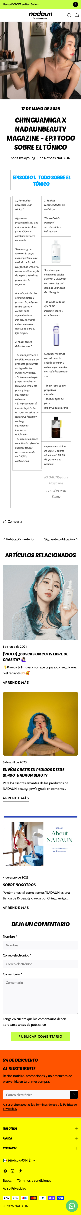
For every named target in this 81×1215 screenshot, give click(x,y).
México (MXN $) (19, 1160)
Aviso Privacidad (14, 1188)
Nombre (10, 936)
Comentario (12, 974)
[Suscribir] (74, 1095)
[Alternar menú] (4, 15)
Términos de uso (46, 1104)
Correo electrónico (17, 955)
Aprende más (16, 682)
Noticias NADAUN (57, 158)
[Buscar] (69, 15)
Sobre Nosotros (19, 884)
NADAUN (21, 1206)
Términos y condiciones (34, 1180)
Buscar (8, 1180)
